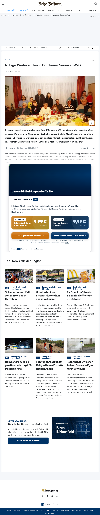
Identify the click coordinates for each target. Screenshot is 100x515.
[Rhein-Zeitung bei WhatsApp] (42, 496)
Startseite (5, 15)
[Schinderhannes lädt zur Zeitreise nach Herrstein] (19, 275)
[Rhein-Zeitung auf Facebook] (47, 496)
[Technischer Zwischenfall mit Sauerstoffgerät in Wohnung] (81, 345)
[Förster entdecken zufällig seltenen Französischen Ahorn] (50, 345)
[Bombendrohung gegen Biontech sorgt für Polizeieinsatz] (19, 345)
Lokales (15, 15)
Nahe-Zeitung (25, 15)
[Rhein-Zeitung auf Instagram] (52, 496)
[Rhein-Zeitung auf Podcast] (57, 496)
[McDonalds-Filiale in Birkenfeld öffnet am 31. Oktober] (81, 275)
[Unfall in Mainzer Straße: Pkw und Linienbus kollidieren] (50, 275)
